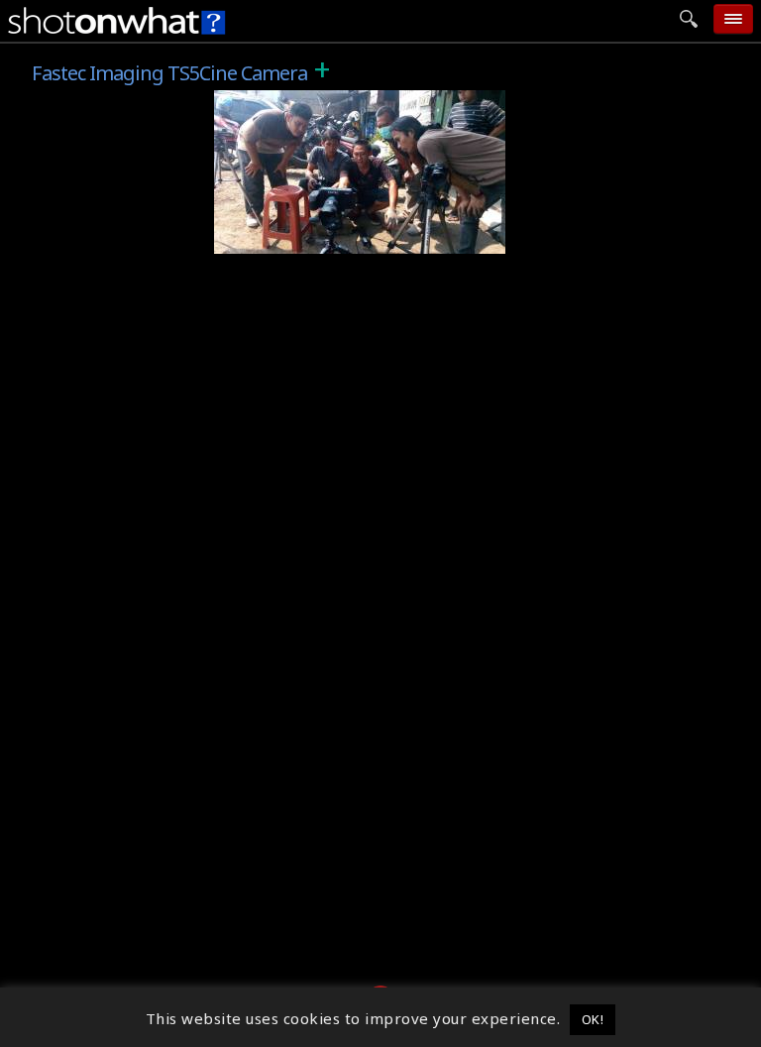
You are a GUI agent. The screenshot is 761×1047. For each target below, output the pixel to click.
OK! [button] (593, 1019)
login (570, 287)
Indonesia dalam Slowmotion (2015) (362, 101)
